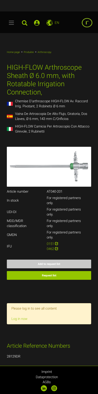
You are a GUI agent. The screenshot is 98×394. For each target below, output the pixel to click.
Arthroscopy (44, 52)
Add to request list (49, 264)
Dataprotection (47, 377)
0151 (51, 244)
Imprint (46, 372)
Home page (13, 52)
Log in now (19, 319)
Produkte (29, 52)
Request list (49, 275)
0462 (51, 249)
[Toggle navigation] (11, 23)
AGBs (47, 382)
